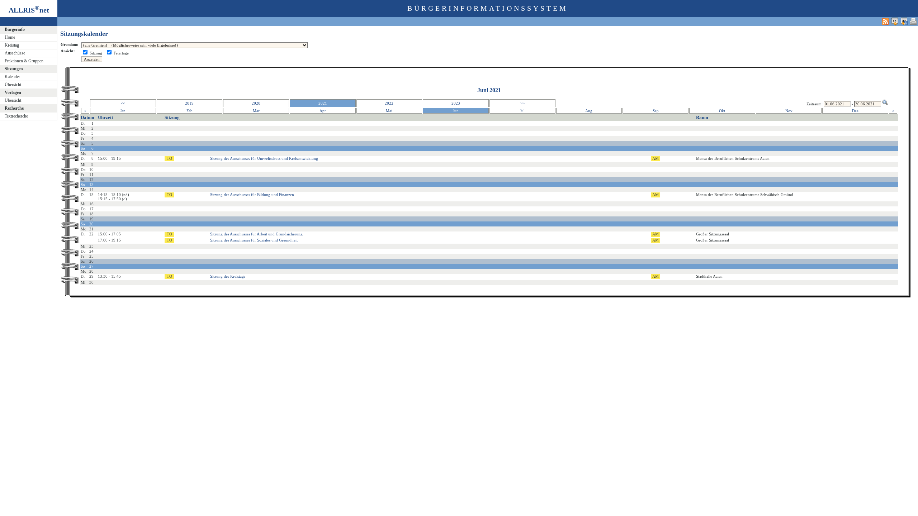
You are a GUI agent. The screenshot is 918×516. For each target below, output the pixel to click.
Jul (522, 111)
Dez (855, 111)
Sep (656, 111)
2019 (189, 103)
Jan (123, 111)
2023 (455, 103)
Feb (189, 111)
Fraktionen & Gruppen (24, 60)
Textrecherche (16, 116)
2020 (256, 103)
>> (522, 103)
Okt (722, 111)
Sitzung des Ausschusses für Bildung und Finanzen (252, 194)
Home (10, 37)
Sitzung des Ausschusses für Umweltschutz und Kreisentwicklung (264, 158)
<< (123, 103)
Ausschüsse (15, 53)
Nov (788, 111)
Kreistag (12, 45)
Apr (323, 111)
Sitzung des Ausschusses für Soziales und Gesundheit (254, 240)
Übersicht (13, 84)
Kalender (12, 76)
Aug (588, 111)
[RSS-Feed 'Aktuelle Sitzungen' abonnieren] (885, 21)
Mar (256, 111)
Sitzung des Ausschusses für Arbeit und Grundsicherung (256, 234)
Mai (389, 111)
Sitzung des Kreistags (227, 276)
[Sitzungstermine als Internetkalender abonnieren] (894, 21)
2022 (389, 103)
